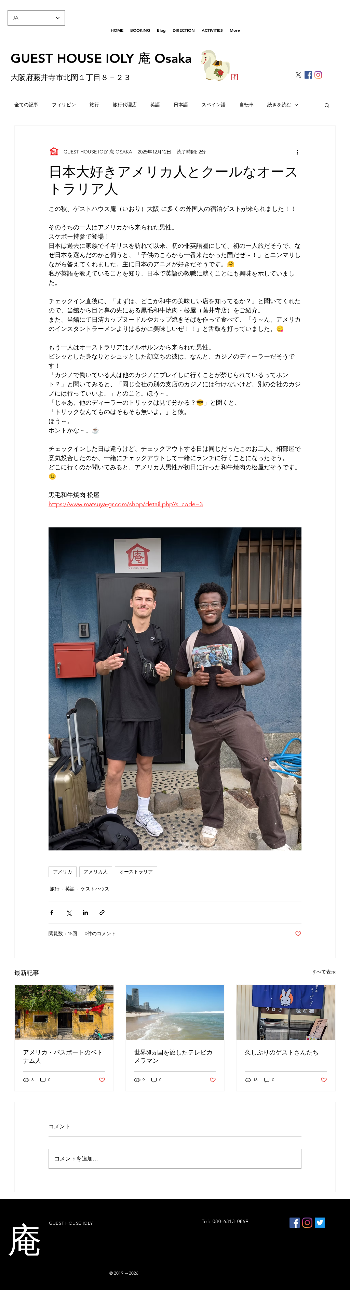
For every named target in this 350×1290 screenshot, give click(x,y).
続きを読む (279, 105)
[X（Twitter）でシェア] (68, 912)
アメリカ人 (96, 872)
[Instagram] (318, 75)
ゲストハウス (95, 889)
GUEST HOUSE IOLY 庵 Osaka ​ (101, 58)
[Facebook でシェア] (52, 912)
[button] (327, 105)
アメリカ (62, 872)
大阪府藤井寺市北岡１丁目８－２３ (71, 77)
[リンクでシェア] (102, 912)
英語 (155, 105)
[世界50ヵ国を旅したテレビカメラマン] (175, 1012)
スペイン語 (214, 105)
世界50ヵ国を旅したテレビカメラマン (173, 1056)
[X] (298, 75)
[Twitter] (320, 1223)
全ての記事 (26, 105)
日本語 (181, 105)
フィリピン (64, 105)
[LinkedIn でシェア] (85, 912)
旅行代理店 (125, 105)
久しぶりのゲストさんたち (282, 1052)
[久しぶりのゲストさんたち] (286, 1012)
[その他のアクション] (297, 152)
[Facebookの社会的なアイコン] (308, 75)
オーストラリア (136, 872)
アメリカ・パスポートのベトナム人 (63, 1056)
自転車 (246, 105)
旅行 (94, 105)
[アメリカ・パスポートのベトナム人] (64, 1012)
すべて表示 (324, 972)
